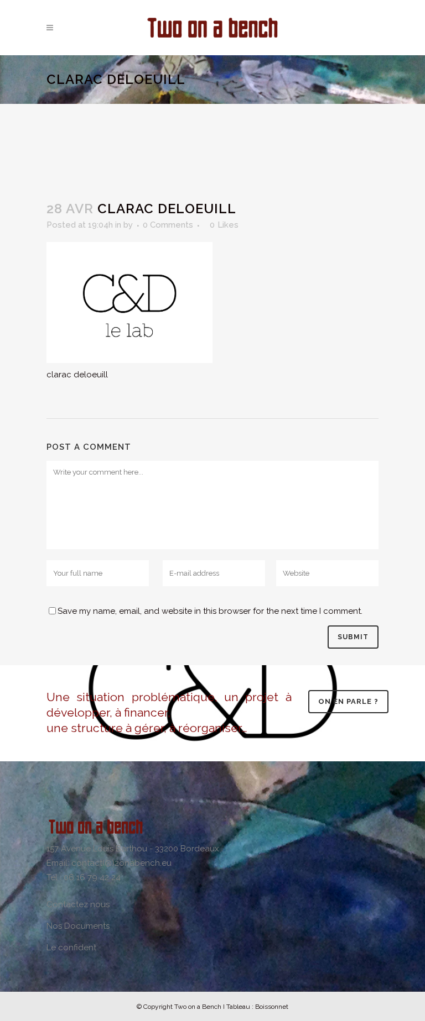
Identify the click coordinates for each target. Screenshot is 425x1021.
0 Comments (168, 225)
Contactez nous (78, 904)
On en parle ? (348, 701)
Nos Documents (78, 926)
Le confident (71, 947)
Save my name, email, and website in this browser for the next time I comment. (210, 611)
